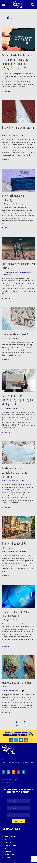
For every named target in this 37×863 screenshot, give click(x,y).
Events (6, 849)
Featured (22, 68)
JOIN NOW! (18, 821)
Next (18, 725)
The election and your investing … (14, 198)
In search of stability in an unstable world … (16, 614)
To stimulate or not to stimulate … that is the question (14, 473)
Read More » (6, 91)
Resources (8, 843)
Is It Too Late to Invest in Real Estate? (18, 266)
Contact (7, 858)
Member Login (9, 855)
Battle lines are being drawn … (18, 129)
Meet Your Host (10, 837)
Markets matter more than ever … (17, 684)
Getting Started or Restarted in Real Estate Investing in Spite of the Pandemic (17, 60)
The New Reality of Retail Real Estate (16, 545)
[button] (3, 4)
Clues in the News (13, 135)
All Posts (4, 68)
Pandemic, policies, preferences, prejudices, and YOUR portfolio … (18, 400)
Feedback (7, 852)
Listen (6, 840)
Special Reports (10, 846)
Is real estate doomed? (15, 334)
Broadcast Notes (13, 68)
